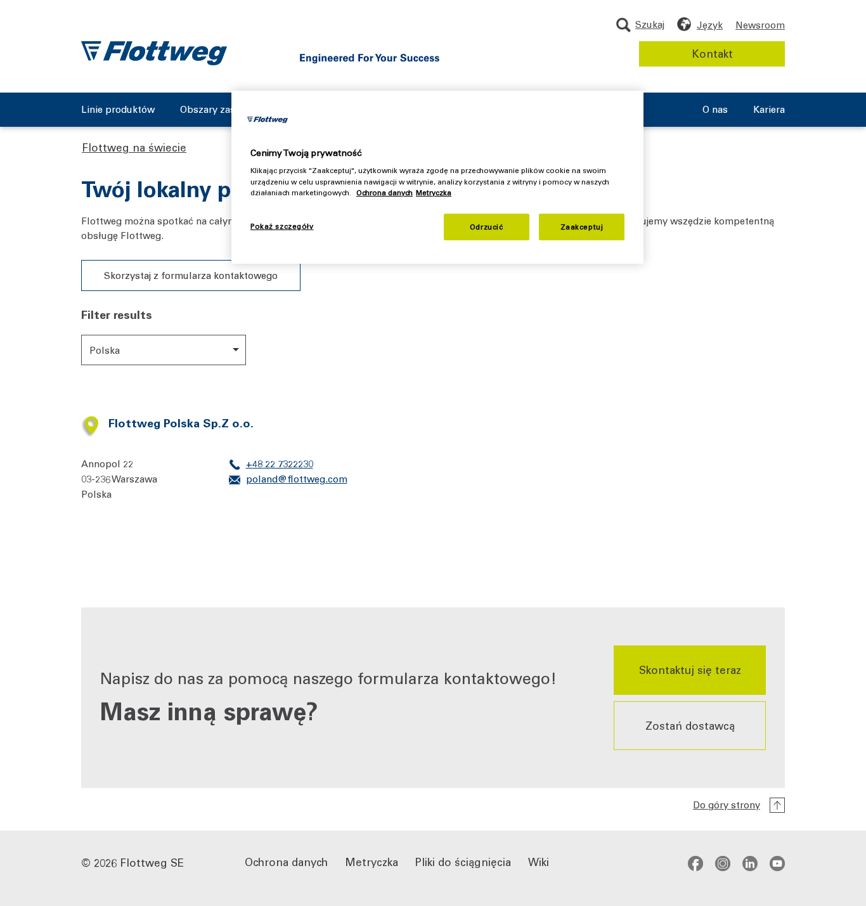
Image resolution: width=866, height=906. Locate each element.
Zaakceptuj (582, 226)
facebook (695, 863)
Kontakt (712, 53)
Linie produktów (118, 110)
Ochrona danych (286, 862)
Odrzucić (486, 226)
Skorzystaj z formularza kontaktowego (191, 275)
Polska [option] (104, 350)
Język (710, 24)
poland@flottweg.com (296, 478)
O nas (715, 110)
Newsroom (760, 24)
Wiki (538, 862)
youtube (777, 863)
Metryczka (371, 862)
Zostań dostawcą (690, 725)
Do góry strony (726, 804)
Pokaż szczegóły (282, 226)
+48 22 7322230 (279, 463)
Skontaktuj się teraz (690, 669)
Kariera (769, 110)
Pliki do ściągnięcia (463, 862)
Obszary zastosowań (227, 110)
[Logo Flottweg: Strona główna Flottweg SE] (154, 53)
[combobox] (163, 350)
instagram (722, 863)
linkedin (750, 863)
